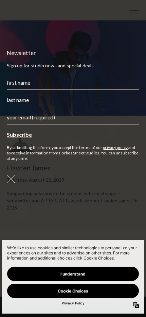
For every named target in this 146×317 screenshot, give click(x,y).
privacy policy (115, 147)
